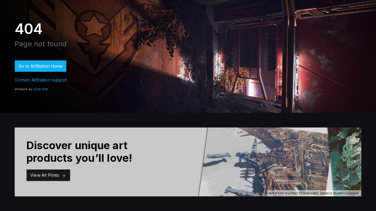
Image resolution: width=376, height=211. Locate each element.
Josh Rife (40, 89)
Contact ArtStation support (41, 79)
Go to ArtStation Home (41, 66)
